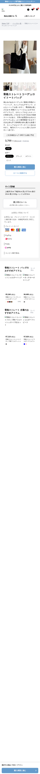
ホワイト (28, 156)
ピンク (9, 160)
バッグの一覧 (16, 23)
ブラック (19, 156)
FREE (8, 148)
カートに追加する (20, 173)
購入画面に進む (20, 167)
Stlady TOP (5, 23)
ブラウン (9, 156)
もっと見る (33, 269)
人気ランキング (29, 16)
